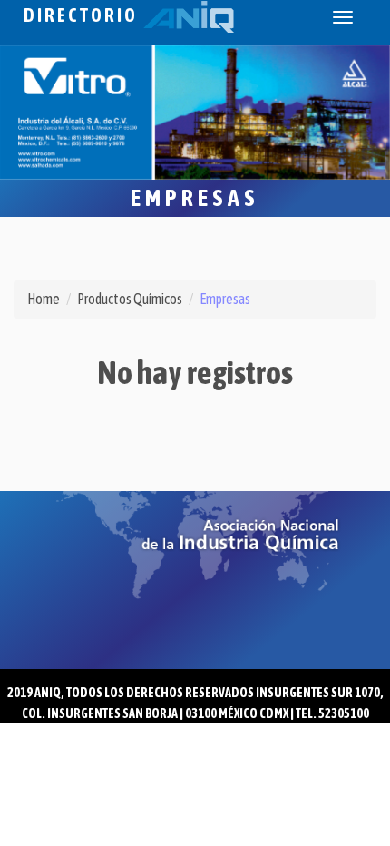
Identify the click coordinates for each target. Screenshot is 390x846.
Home (43, 298)
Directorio (83, 15)
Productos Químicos (129, 298)
